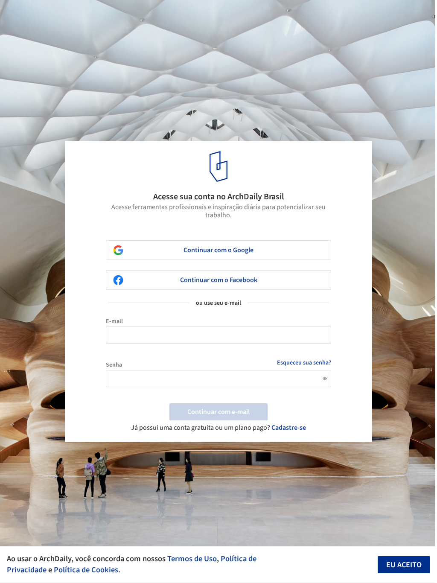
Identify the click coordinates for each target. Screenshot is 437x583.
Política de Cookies (86, 569)
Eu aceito (404, 565)
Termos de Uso (192, 558)
